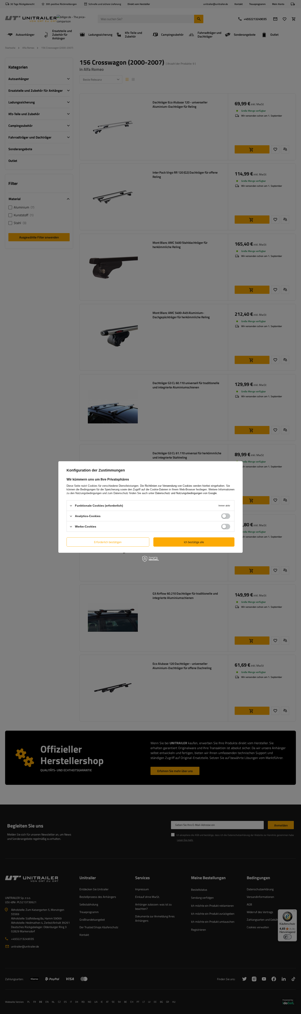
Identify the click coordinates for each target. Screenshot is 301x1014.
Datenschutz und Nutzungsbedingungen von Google (186, 493)
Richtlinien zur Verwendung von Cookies (168, 485)
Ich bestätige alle (194, 542)
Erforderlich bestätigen (108, 542)
